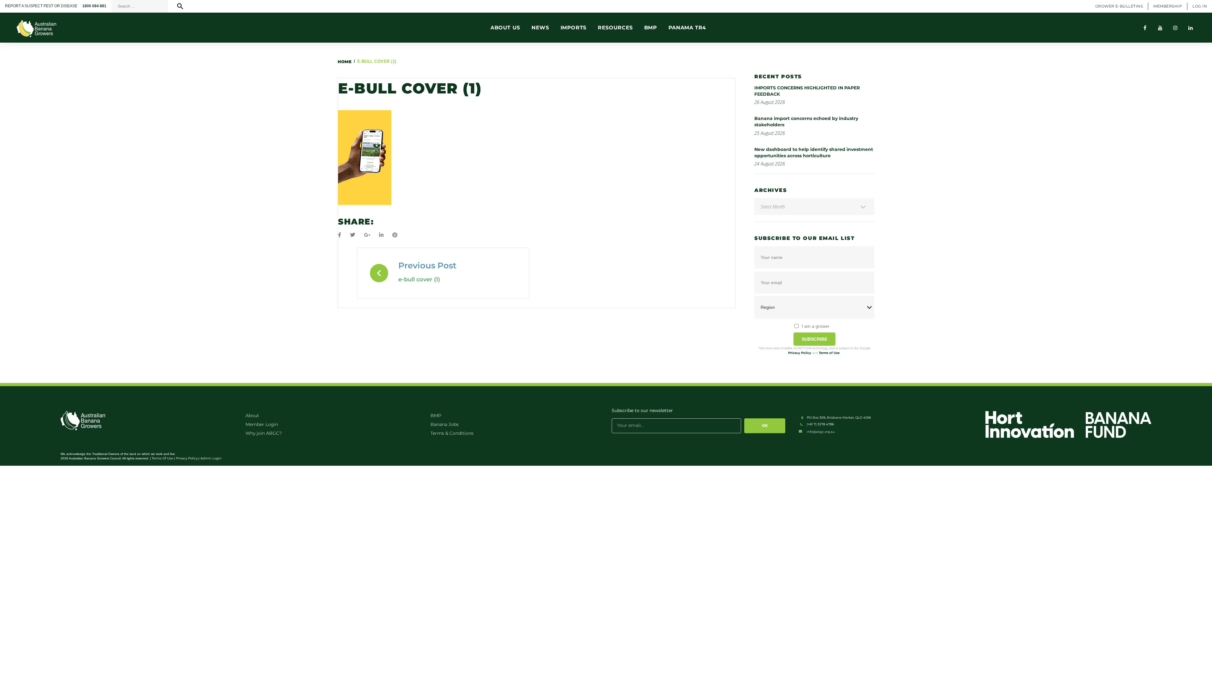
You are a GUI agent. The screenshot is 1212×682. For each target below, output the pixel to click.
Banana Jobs (445, 424)
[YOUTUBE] (1160, 27)
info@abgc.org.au (821, 432)
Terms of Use (829, 353)
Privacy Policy (799, 353)
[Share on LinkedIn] (381, 235)
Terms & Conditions (452, 433)
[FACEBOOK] (1145, 27)
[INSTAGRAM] (1175, 27)
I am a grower (815, 326)
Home (345, 61)
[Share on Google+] (367, 235)
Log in (1199, 6)
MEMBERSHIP (1167, 6)
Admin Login (211, 458)
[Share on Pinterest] (394, 235)
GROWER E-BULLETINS (1119, 6)
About (252, 415)
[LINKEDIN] (1190, 27)
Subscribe (814, 339)
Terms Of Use (162, 458)
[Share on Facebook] (339, 235)
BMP (436, 415)
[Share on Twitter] (352, 235)
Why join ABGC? (264, 433)
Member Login (262, 424)
